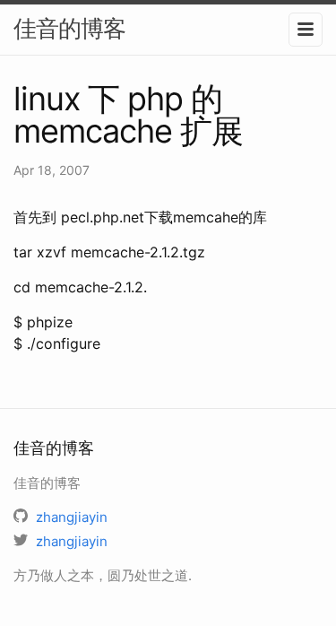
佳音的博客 (69, 28)
